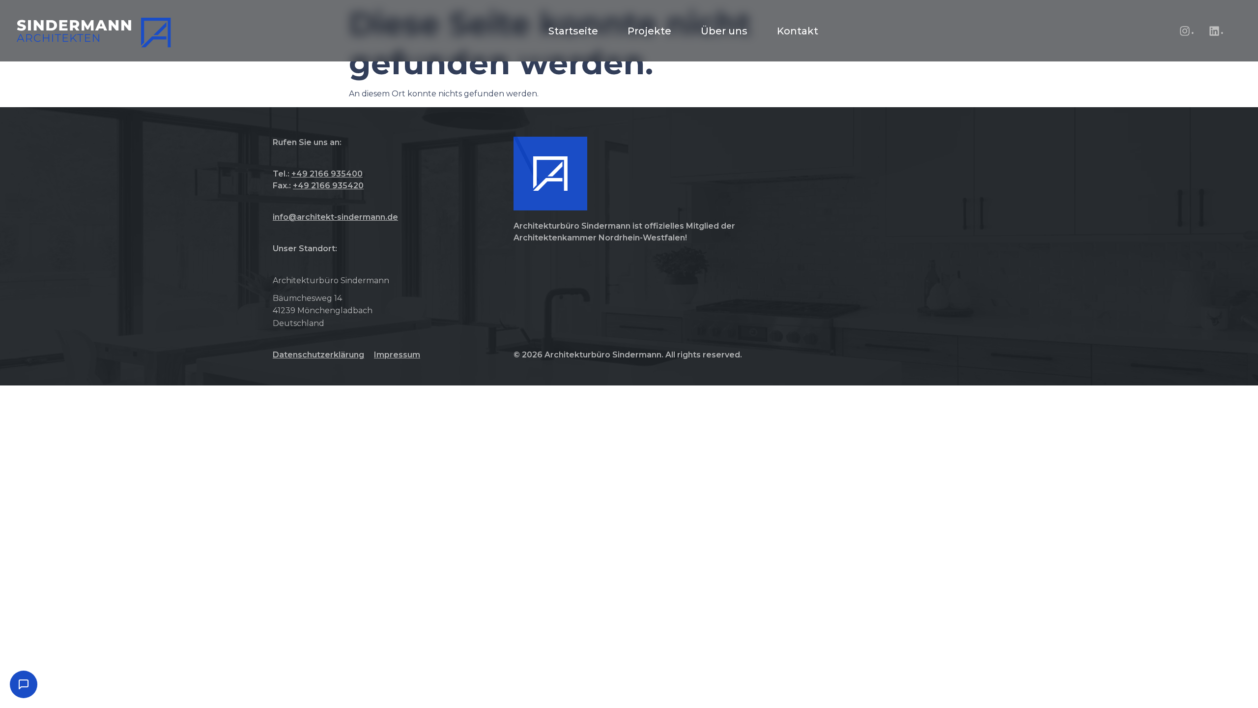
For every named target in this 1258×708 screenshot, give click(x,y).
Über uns (724, 31)
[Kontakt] (23, 684)
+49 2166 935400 (327, 173)
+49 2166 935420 (328, 185)
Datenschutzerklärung (318, 354)
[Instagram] (1184, 31)
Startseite (573, 31)
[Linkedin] (1214, 31)
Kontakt (797, 31)
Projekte (649, 31)
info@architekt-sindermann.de (335, 217)
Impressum (397, 354)
